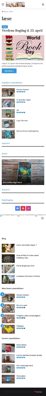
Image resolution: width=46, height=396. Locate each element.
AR (18, 110)
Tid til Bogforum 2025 (25, 266)
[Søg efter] (43, 5)
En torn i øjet (22, 305)
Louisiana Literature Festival (28, 276)
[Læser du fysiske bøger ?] (8, 248)
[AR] (8, 113)
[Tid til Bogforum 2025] (8, 269)
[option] (23, 172)
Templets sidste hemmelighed (28, 316)
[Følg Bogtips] (42, 218)
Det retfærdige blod (12, 182)
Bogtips (39, 392)
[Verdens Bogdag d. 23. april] (23, 47)
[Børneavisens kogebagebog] (8, 134)
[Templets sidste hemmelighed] (8, 318)
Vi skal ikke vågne (24, 100)
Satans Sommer (23, 89)
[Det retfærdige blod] (8, 368)
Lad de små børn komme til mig (29, 355)
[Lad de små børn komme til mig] (8, 358)
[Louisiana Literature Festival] (8, 279)
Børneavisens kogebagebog (28, 131)
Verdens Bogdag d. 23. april (22, 30)
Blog (4, 27)
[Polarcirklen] (8, 348)
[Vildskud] (8, 329)
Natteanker (21, 376)
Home (5, 11)
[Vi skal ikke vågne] (8, 103)
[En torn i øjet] (8, 308)
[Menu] (3, 5)
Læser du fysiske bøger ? (27, 245)
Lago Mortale (22, 121)
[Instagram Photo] (9, 223)
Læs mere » (9, 71)
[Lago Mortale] (8, 123)
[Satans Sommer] (8, 92)
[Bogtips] (15, 4)
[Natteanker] (8, 379)
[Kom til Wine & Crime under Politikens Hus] (8, 258)
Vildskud (20, 326)
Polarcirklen (21, 345)
